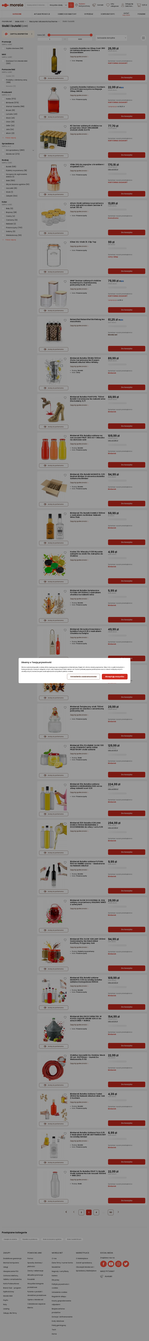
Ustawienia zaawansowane (83, 676)
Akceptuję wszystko (114, 676)
